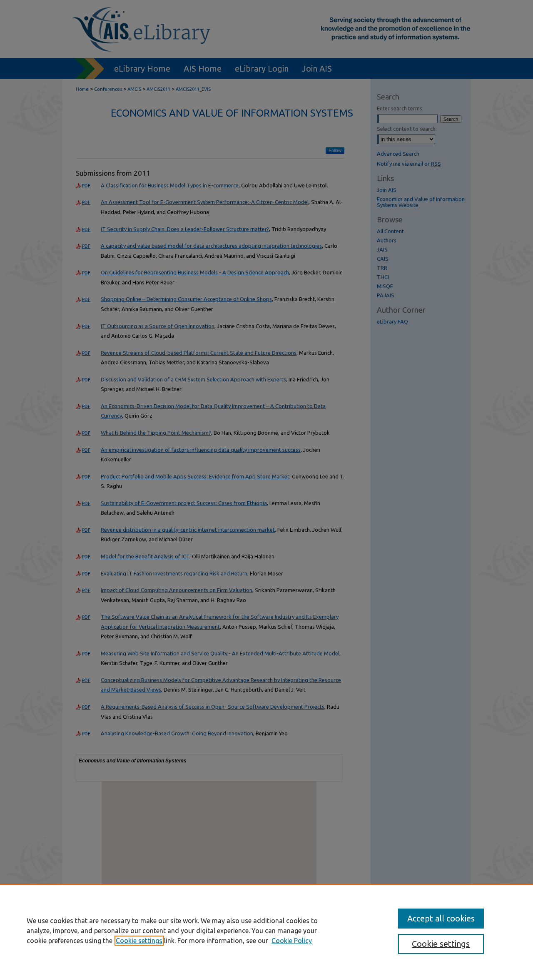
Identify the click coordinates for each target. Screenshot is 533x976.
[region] (266, 930)
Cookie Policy (291, 940)
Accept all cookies (441, 918)
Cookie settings (139, 940)
